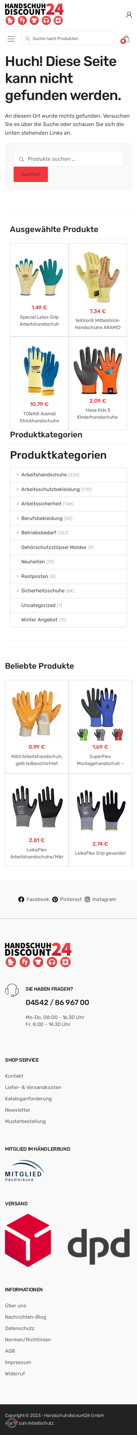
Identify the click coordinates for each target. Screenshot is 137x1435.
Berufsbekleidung (42, 518)
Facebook (38, 899)
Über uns (15, 1306)
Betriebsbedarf (38, 533)
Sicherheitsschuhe (43, 591)
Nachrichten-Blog (25, 1317)
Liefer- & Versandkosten (33, 1087)
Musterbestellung (25, 1121)
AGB (10, 1351)
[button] (12, 1423)
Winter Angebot (39, 620)
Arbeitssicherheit (41, 504)
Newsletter (17, 1110)
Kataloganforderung (28, 1099)
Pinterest (71, 899)
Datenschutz (20, 1328)
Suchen (31, 174)
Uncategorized (38, 605)
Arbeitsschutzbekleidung (50, 489)
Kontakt (14, 1076)
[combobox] (68, 38)
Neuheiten (33, 562)
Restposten (34, 576)
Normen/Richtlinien (28, 1340)
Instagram (104, 899)
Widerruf (15, 1374)
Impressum (18, 1362)
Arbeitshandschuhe (44, 475)
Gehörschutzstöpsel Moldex (53, 547)
